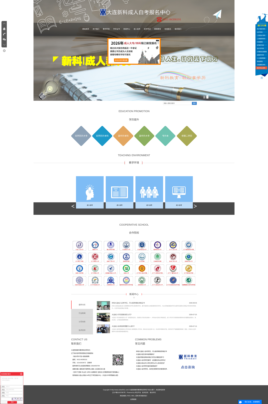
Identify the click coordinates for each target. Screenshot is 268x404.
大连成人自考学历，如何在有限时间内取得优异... (152, 369)
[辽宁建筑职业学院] (188, 245)
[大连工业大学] (79, 245)
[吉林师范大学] (110, 281)
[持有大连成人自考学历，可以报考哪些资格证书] (103, 305)
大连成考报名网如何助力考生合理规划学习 (150, 357)
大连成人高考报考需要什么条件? (123, 326)
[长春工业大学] (173, 257)
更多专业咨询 (261, 68)
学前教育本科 (261, 64)
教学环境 (106, 29)
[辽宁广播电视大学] (173, 269)
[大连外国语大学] (142, 245)
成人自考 (91, 205)
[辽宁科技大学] (95, 269)
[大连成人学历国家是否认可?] (103, 317)
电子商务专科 (261, 29)
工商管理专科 (261, 38)
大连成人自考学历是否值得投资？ (147, 366)
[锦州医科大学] (157, 245)
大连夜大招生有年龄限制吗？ (145, 354)
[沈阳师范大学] (142, 281)
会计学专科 (260, 48)
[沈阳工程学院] (79, 269)
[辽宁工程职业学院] (157, 269)
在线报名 (167, 29)
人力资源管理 (261, 58)
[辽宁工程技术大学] (157, 281)
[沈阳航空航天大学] (110, 269)
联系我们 (178, 29)
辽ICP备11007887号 (119, 392)
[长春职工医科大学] (95, 281)
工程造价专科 (261, 35)
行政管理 (260, 42)
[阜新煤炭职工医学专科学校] (188, 281)
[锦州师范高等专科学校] (126, 281)
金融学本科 (260, 55)
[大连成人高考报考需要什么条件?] (103, 328)
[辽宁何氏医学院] (188, 269)
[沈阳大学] (126, 269)
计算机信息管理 (262, 51)
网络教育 (157, 29)
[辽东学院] (142, 257)
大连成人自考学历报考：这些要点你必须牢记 (150, 360)
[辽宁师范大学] (95, 257)
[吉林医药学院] (157, 257)
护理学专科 (260, 45)
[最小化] (21, 374)
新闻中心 (126, 29)
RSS (128, 396)
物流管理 (260, 61)
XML (132, 396)
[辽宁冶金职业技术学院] (173, 281)
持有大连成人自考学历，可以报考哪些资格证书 (128, 303)
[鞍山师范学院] (110, 245)
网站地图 (123, 396)
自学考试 (147, 29)
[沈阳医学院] (126, 257)
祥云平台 (138, 392)
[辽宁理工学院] (79, 257)
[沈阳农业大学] (188, 257)
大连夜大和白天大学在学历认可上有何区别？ (150, 363)
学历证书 (116, 29)
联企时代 (153, 392)
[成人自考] (91, 192)
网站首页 (85, 29)
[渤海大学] (95, 245)
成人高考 (137, 29)
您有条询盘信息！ (141, 396)
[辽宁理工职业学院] (142, 269)
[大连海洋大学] (126, 245)
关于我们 (96, 29)
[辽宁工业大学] (173, 245)
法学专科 (260, 32)
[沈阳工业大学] (110, 257)
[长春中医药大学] (79, 281)
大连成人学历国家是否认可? (121, 314)
